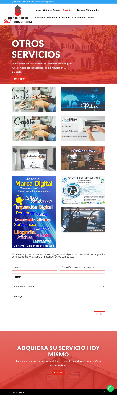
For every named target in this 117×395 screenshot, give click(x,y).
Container (64, 18)
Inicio (38, 10)
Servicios (67, 10)
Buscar (58, 372)
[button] (110, 388)
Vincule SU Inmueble (46, 18)
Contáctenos (79, 18)
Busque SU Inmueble (88, 10)
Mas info (19, 79)
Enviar (99, 314)
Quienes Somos (51, 10)
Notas (91, 18)
